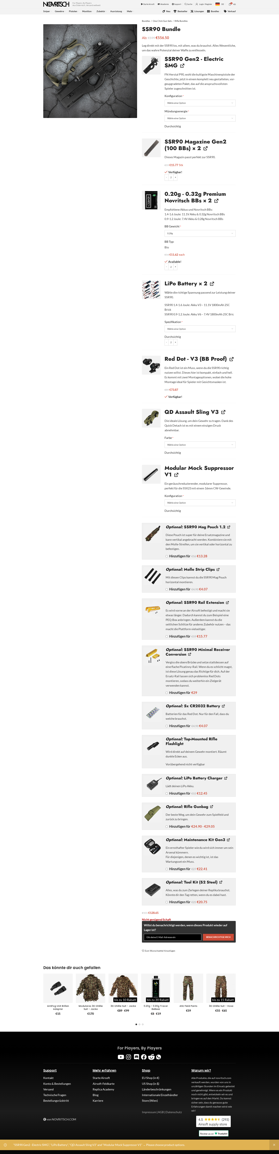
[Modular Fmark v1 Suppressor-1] (151, 474)
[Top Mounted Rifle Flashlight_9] (153, 746)
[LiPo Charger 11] (153, 785)
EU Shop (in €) (150, 1078)
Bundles (146, 21)
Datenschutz (174, 1112)
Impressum (149, 1112)
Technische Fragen (54, 1095)
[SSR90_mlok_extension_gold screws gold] (153, 609)
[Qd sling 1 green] (151, 418)
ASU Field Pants (188, 1006)
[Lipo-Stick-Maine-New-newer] (151, 289)
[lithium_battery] (153, 713)
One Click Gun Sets (162, 21)
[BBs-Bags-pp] (151, 200)
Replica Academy (103, 1089)
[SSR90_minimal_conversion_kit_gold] (153, 656)
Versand (48, 1089)
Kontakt (48, 1078)
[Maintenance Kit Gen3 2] (153, 846)
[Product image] (58, 988)
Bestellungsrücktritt (56, 1100)
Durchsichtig (173, 126)
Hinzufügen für (188, 556)
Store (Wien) (150, 1100)
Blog (95, 1095)
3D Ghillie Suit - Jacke (123, 1006)
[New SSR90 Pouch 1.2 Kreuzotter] (153, 534)
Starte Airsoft (148, 4)
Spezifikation (173, 322)
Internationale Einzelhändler (160, 1095)
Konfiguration (174, 96)
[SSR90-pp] (151, 65)
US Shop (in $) (150, 1083)
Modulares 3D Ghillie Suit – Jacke (91, 1007)
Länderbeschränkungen (156, 1089)
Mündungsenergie (177, 111)
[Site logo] (56, 4)
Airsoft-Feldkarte (103, 1083)
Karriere (98, 1100)
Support (177, 4)
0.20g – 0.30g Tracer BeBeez (156, 1007)
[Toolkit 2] (153, 889)
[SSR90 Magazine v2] (151, 147)
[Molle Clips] (153, 576)
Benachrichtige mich (218, 937)
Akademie (164, 4)
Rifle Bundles (181, 21)
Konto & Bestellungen (57, 1083)
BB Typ (169, 241)
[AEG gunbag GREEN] (153, 813)
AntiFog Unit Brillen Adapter (58, 1007)
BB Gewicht (173, 226)
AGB (161, 1112)
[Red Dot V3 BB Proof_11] (151, 365)
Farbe (169, 437)
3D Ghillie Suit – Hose (221, 1006)
